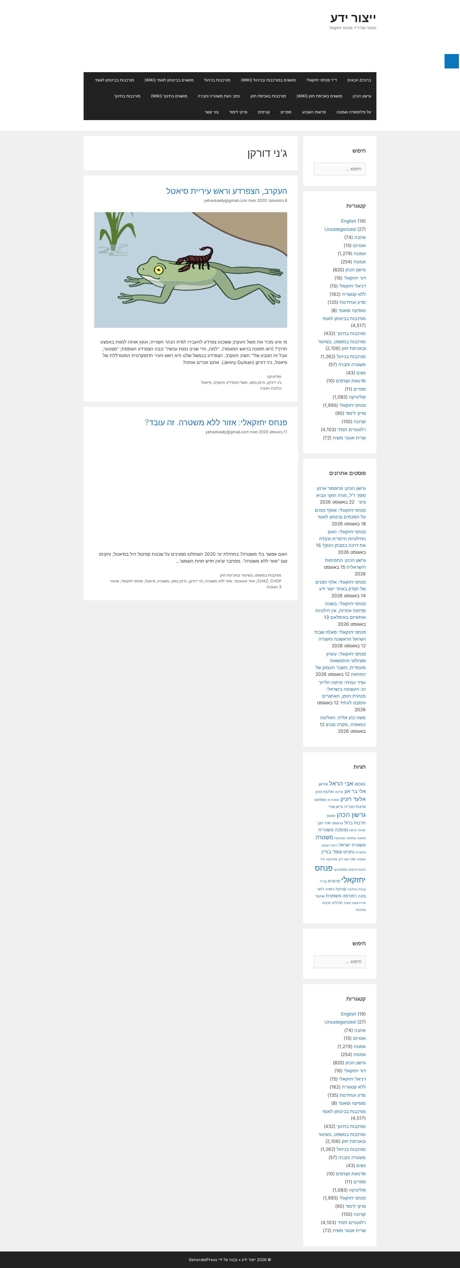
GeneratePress (203, 1259)
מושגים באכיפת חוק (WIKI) (319, 96)
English (348, 221)
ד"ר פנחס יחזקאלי (321, 80)
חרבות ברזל (355, 822)
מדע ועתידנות (353, 302)
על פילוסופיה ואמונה (353, 111)
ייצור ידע (353, 17)
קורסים (264, 111)
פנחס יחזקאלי (132, 581)
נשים (361, 372)
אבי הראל (341, 783)
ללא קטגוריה (354, 294)
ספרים (286, 111)
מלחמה (351, 838)
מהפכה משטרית (333, 829)
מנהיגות (339, 838)
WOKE (360, 784)
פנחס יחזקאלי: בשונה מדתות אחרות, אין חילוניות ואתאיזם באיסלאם (340, 610)
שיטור (114, 581)
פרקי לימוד (238, 111)
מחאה (361, 838)
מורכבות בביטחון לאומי (114, 80)
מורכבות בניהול (217, 80)
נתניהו (348, 851)
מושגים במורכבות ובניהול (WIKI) (268, 80)
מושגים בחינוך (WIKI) (169, 96)
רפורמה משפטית (341, 895)
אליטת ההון (324, 791)
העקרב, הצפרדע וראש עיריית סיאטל (226, 191)
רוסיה (329, 889)
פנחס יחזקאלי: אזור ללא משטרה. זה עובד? (216, 422)
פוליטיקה (274, 376)
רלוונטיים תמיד (352, 429)
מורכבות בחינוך (127, 96)
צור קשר (212, 111)
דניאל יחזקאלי (352, 286)
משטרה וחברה (352, 364)
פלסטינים (340, 870)
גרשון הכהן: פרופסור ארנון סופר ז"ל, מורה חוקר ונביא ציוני (341, 495)
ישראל (362, 830)
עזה (353, 859)
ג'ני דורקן (274, 382)
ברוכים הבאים (359, 80)
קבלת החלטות (357, 889)
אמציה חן (333, 800)
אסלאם (320, 799)
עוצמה (361, 859)
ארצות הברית (355, 806)
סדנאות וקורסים (351, 380)
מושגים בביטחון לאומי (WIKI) (169, 80)
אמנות (360, 261)
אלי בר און (355, 791)
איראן (323, 784)
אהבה (360, 237)
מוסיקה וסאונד (352, 310)
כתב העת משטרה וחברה (219, 96)
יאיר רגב (324, 823)
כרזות (352, 830)
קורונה (360, 421)
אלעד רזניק (353, 799)
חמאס (331, 816)
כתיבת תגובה (270, 388)
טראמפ (337, 823)
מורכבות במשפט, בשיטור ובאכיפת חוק (250, 575)
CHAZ (262, 581)
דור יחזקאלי (355, 278)
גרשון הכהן (362, 96)
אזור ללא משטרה (218, 581)
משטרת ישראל (352, 845)
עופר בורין (332, 851)
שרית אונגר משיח (349, 437)
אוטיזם (359, 245)
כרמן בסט (257, 382)
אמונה (360, 253)
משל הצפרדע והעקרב (230, 382)
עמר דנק (344, 859)
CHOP (275, 581)
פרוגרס (334, 881)
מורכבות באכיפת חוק (268, 96)
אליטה (339, 792)
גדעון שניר (335, 807)
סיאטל (206, 382)
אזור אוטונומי (244, 581)
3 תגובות (274, 586)
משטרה (163, 581)
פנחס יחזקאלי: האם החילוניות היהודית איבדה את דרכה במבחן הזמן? (342, 538)
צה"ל (323, 881)
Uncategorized (340, 229)
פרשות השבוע (314, 111)
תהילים (337, 903)
